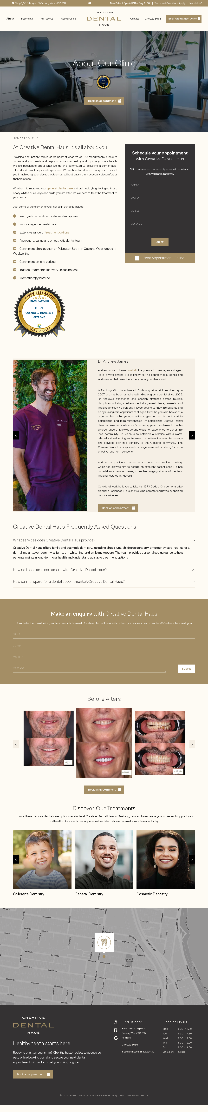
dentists (132, 370)
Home (17, 138)
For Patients (47, 18)
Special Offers (68, 18)
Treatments (27, 18)
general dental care (60, 188)
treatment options (57, 232)
